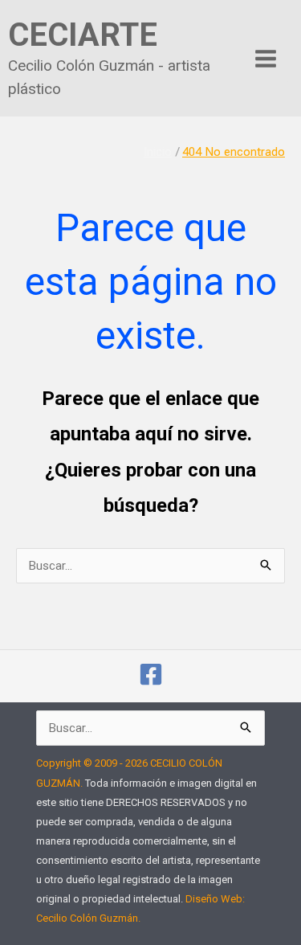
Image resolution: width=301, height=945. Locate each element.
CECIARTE (82, 35)
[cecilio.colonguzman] (151, 674)
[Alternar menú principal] (266, 58)
